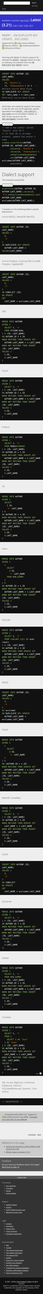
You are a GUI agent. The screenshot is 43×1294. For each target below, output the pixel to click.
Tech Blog (9, 1188)
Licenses (9, 1224)
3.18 (26, 25)
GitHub (8, 1191)
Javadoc (8, 1258)
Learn (34, 2)
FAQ (7, 1245)
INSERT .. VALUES (19, 60)
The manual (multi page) (14, 1253)
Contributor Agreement (14, 1234)
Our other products (12, 1265)
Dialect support (18, 174)
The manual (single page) (14, 1250)
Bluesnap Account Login (14, 1212)
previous (32, 1134)
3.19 (20, 25)
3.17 (31, 25)
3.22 (26, 20)
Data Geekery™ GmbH (24, 1282)
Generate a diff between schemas (17, 1270)
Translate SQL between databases (17, 1268)
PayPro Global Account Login (15, 1210)
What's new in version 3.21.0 (18, 1152)
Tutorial (8, 1248)
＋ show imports (7, 124)
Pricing (34, 5)
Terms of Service (11, 1231)
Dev (22, 20)
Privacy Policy (10, 1229)
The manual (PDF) (12, 1255)
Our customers (11, 1186)
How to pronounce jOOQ (14, 1273)
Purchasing (9, 1226)
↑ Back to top (21, 1177)
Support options (11, 1205)
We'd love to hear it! (10, 1167)
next (39, 1134)
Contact (8, 1207)
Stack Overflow (11, 1193)
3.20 (15, 25)
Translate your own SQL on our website (19, 1118)
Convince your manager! (14, 1263)
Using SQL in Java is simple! (15, 1260)
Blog (4, 8)
